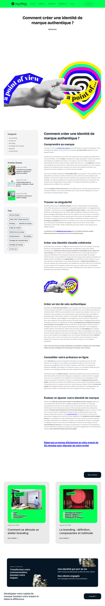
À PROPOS (33, 3)
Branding (52, 29)
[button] (42, 4)
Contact (89, 3)
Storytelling (13, 138)
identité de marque (63, 148)
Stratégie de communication (18, 240)
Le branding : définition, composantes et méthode (76, 531)
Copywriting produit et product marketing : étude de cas (24, 184)
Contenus (12, 141)
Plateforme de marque (16, 232)
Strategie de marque (16, 146)
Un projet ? (92, 596)
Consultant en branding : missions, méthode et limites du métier (24, 171)
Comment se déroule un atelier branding (24, 196)
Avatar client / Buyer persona (18, 219)
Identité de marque (25, 223)
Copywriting (13, 151)
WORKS (72, 3)
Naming (11, 148)
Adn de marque (14, 215)
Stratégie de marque (16, 245)
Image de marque (15, 228)
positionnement (72, 414)
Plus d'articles (92, 475)
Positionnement (14, 236)
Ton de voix (13, 249)
